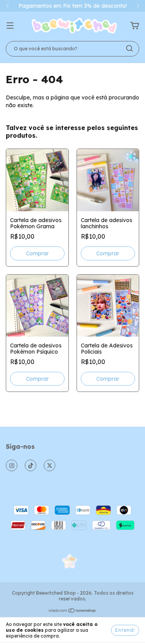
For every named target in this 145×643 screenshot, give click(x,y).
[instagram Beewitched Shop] (11, 465)
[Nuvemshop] (72, 611)
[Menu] (10, 25)
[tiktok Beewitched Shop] (30, 465)
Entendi (125, 630)
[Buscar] (129, 48)
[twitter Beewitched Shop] (49, 465)
